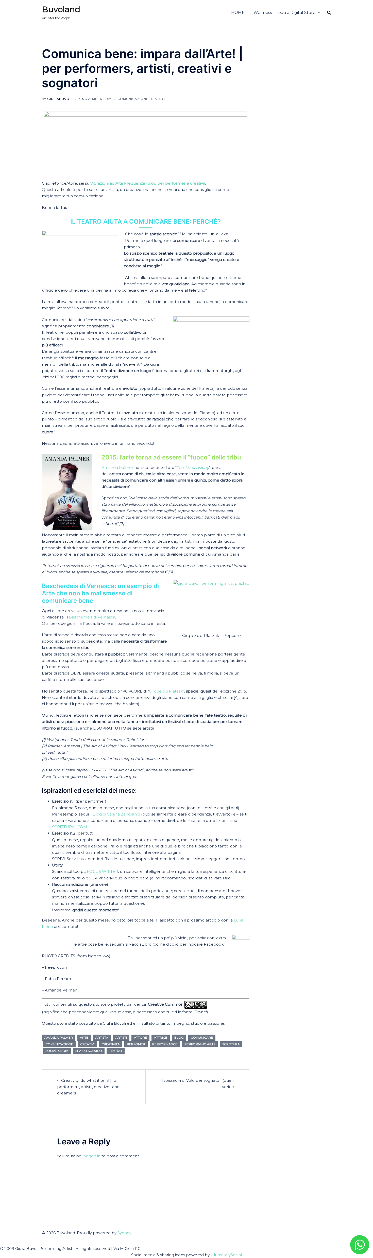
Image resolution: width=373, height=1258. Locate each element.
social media (56, 1051)
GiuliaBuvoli (60, 99)
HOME (238, 12)
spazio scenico (88, 1051)
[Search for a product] (329, 13)
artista (101, 1037)
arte (84, 1037)
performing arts (199, 1044)
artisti (121, 1037)
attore (140, 1037)
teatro (115, 1051)
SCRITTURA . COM (69, 826)
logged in (91, 1156)
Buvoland (61, 9)
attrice (160, 1037)
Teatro (157, 99)
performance (164, 1044)
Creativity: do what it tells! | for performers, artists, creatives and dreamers (88, 1086)
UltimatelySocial (226, 1254)
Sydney (124, 1232)
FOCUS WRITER (102, 871)
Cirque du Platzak (166, 691)
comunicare (202, 1037)
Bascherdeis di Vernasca (92, 617)
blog (179, 1037)
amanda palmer (58, 1037)
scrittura (231, 1044)
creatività (110, 1044)
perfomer (136, 1044)
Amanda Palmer (117, 467)
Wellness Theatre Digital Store (284, 12)
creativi (87, 1044)
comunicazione (132, 99)
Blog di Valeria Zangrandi (116, 814)
